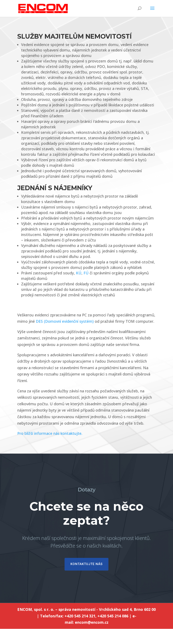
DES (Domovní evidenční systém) (65, 321)
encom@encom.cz (91, 622)
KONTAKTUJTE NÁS (86, 564)
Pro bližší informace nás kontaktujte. (49, 433)
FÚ (86, 272)
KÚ (78, 272)
